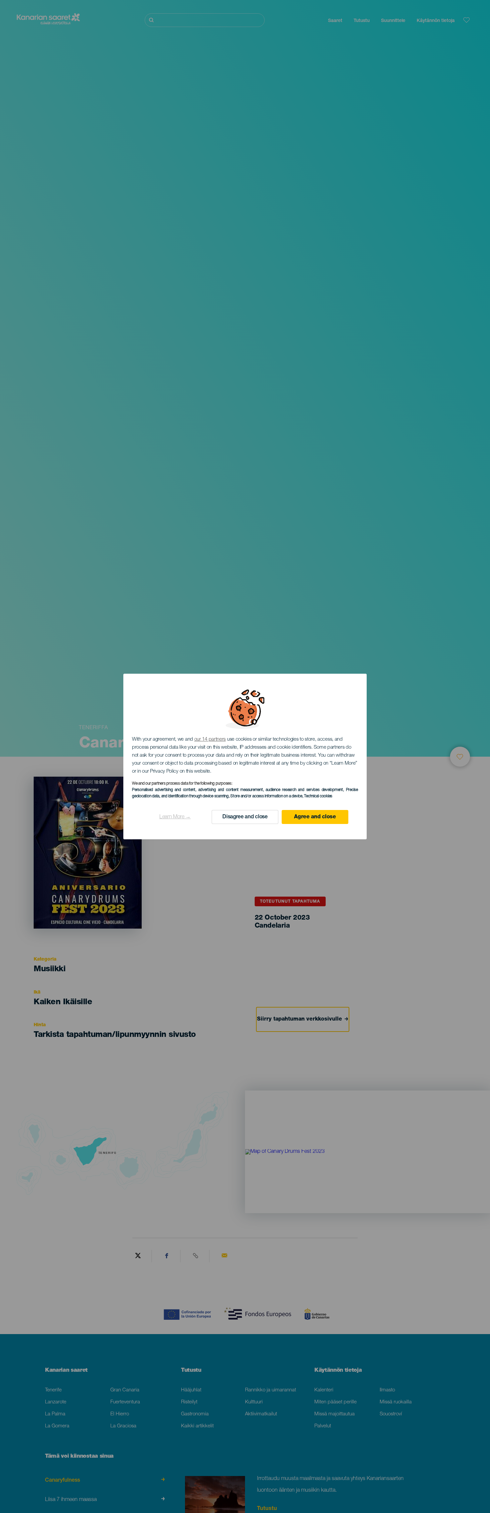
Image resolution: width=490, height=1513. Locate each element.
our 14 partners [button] (210, 739)
